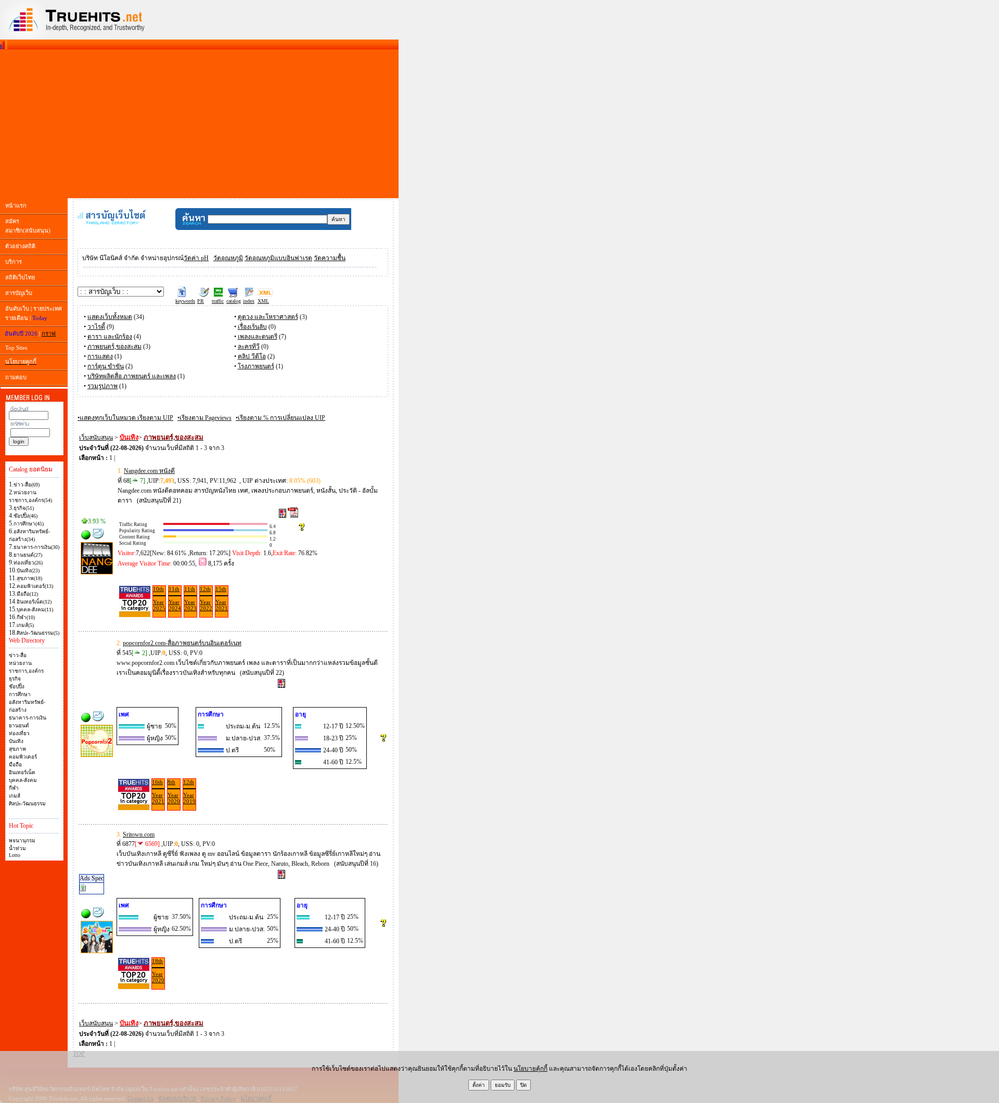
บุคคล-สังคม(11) (35, 609)
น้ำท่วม (17, 848)
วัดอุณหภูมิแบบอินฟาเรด (278, 258)
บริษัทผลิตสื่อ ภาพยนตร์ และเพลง (131, 376)
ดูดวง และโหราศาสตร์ (268, 316)
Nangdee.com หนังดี (149, 470)
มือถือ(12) (27, 594)
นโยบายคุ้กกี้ (530, 1068)
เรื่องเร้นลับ (252, 326)
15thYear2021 (221, 598)
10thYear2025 (159, 598)
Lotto (14, 855)
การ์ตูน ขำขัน (105, 366)
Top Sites (16, 347)
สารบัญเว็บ (18, 293)
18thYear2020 (158, 970)
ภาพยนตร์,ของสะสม (114, 346)
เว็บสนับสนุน (96, 437)
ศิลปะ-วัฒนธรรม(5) (38, 633)
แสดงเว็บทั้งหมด (109, 316)
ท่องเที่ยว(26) (28, 563)
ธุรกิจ (15, 679)
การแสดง (100, 356)
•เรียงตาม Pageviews (204, 417)
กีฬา (14, 788)
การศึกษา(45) (29, 524)
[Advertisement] (199, 124)
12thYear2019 (189, 791)
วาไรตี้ (96, 326)
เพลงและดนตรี (257, 336)
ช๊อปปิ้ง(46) (25, 516)
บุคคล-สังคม (23, 780)
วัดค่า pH (196, 258)
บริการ (13, 262)
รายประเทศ (47, 308)
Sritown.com (139, 834)
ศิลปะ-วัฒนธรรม (27, 803)
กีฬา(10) (26, 617)
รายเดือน (16, 318)
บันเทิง (16, 741)
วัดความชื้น (329, 258)
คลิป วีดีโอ (252, 356)
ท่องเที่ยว (19, 733)
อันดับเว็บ (17, 308)
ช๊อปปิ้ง (16, 686)
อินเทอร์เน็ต (22, 772)
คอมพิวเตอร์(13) (35, 586)
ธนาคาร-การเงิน (27, 718)
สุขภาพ (17, 749)
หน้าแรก (16, 205)
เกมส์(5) (25, 625)
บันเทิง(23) (28, 570)
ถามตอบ (16, 377)
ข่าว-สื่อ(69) (27, 485)
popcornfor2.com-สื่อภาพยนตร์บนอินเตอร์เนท (182, 643)
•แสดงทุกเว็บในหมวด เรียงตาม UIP (125, 417)
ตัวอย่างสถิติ (20, 246)
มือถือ (15, 764)
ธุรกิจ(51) (24, 508)
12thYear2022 (206, 598)
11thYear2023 (190, 598)
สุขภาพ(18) (29, 578)
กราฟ (49, 333)
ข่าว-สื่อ (18, 655)
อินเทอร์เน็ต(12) (34, 602)
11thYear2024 (175, 598)
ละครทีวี (249, 346)
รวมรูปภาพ (102, 386)
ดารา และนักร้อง (109, 336)
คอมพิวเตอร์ (23, 757)
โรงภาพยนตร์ (256, 366)
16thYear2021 (158, 791)
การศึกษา (20, 694)
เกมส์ (14, 796)
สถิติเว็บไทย (20, 277)
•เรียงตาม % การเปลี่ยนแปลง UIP (280, 417)
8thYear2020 (174, 791)
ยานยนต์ (19, 725)
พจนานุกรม (22, 840)
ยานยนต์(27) (28, 555)
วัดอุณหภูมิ (228, 258)
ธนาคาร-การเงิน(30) (36, 547)
